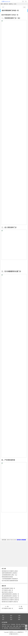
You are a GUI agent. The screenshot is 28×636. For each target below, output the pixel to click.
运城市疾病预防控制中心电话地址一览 (10, 594)
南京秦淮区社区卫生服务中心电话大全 (10, 597)
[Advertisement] (14, 529)
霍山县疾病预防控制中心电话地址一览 (10, 596)
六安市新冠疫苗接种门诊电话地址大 (10, 578)
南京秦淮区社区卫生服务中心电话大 (10, 571)
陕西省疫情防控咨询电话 (7, 576)
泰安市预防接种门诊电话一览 (8, 588)
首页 (2, 4)
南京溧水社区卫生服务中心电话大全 (10, 601)
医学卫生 (6, 4)
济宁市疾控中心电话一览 (7, 590)
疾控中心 (11, 4)
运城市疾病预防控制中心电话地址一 (10, 572)
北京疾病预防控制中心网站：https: (9, 574)
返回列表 (21, 608)
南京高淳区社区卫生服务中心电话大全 (10, 599)
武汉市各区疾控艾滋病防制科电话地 (10, 580)
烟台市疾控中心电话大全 (7, 592)
